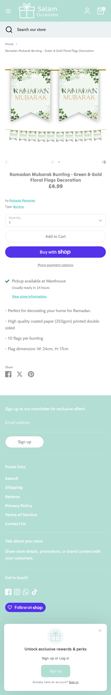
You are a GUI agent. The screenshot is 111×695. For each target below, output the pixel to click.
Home (9, 44)
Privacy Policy (18, 505)
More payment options (55, 265)
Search (12, 478)
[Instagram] (17, 592)
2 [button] (59, 162)
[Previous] (7, 162)
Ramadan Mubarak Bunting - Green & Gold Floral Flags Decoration (49, 51)
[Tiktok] (34, 592)
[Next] (104, 162)
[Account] (87, 8)
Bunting (18, 206)
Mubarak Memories (22, 200)
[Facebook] (8, 592)
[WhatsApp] (26, 592)
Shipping (14, 487)
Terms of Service (21, 514)
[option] (55, 107)
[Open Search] (8, 29)
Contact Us (15, 523)
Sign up (24, 441)
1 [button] (52, 162)
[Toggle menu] (8, 11)
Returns (12, 496)
